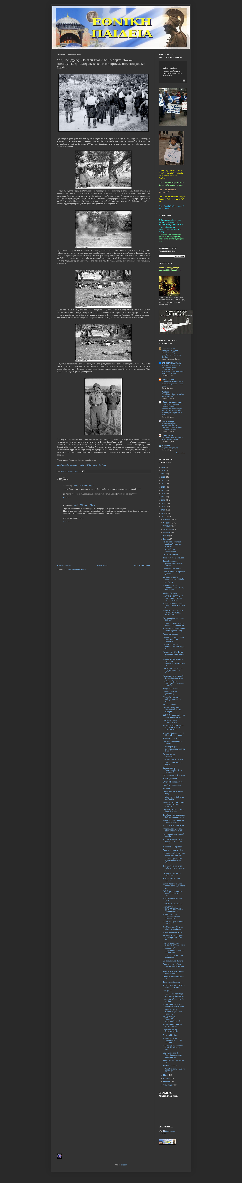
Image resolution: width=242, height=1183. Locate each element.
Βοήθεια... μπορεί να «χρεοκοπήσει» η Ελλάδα (173, 578)
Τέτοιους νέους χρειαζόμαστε (173, 558)
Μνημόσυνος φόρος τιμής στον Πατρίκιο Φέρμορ (172, 830)
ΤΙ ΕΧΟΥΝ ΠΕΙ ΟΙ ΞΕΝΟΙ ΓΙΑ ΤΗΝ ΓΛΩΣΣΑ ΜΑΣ (173, 986)
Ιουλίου (166, 536)
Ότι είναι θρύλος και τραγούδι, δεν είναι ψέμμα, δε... (174, 647)
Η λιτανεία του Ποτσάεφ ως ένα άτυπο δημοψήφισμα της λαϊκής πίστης (172, 384)
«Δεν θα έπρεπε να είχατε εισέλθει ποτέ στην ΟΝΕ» (173, 1006)
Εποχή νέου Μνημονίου (172, 785)
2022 (163, 480)
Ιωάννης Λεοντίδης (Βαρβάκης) (170, 693)
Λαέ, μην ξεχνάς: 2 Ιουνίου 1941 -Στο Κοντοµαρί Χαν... (173, 1048)
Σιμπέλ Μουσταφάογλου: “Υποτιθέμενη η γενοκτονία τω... (174, 886)
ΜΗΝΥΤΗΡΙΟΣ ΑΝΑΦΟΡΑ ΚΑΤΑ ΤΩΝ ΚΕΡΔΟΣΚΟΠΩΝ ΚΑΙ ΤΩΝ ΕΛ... (174, 662)
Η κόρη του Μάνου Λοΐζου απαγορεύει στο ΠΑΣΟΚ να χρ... (174, 606)
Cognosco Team (168, 349)
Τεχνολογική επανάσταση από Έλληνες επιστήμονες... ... (174, 816)
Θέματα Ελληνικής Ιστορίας (172, 402)
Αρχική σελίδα (102, 565)
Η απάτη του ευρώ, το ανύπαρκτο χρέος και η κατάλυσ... (172, 1012)
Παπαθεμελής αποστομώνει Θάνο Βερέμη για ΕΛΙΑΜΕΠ (173, 639)
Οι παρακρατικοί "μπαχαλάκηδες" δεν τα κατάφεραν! (172, 770)
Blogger (124, 1165)
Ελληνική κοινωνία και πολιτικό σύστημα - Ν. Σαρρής (172, 699)
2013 (163, 510)
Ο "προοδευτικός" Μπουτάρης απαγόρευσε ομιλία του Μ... (173, 950)
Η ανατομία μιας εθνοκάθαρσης (169, 550)
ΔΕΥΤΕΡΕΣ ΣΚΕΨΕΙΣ (171, 555)
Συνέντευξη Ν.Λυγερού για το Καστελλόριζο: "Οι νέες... (174, 630)
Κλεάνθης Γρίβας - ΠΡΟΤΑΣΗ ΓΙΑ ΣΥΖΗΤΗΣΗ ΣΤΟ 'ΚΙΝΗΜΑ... (174, 804)
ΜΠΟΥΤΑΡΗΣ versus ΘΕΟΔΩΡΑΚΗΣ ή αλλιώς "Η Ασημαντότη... (173, 909)
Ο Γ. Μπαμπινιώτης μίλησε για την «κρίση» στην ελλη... (174, 854)
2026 (163, 467)
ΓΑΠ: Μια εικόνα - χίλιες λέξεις (174, 775)
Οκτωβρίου (167, 526)
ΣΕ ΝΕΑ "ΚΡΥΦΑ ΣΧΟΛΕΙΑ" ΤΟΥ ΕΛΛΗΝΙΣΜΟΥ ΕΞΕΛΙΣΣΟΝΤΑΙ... (173, 728)
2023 (163, 477)
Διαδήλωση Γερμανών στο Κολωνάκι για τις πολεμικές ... (174, 868)
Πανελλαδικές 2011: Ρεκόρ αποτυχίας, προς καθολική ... (174, 654)
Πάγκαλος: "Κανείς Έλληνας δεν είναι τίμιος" (173, 811)
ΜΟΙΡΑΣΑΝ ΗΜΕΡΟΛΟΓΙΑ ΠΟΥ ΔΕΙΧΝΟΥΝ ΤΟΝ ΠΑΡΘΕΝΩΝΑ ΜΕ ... (173, 598)
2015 (163, 503)
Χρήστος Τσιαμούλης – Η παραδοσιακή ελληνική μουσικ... (172, 841)
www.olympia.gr (168, 421)
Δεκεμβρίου (167, 519)
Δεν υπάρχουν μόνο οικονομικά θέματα (171, 721)
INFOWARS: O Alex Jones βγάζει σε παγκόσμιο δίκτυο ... (173, 671)
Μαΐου (165, 1075)
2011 (163, 517)
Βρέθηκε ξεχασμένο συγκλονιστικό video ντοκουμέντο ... (171, 917)
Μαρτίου (166, 1082)
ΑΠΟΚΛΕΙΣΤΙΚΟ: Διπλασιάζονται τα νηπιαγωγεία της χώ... (172, 1019)
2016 (163, 500)
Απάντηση (67, 497)
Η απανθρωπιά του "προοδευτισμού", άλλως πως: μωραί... (173, 588)
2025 (163, 471)
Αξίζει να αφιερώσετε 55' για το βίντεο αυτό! (173, 972)
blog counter (162, 1133)
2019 (163, 490)
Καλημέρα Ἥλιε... (169, 582)
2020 (163, 487)
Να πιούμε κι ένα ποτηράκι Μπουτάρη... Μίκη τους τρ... (173, 938)
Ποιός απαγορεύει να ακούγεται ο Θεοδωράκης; (174, 944)
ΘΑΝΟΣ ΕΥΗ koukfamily (171, 363)
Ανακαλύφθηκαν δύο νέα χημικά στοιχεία (172, 1025)
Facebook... (167, 789)
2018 (163, 493)
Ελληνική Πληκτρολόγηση (172, 782)
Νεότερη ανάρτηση (64, 565)
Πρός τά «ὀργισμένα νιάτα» (173, 850)
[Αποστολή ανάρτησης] (82, 471)
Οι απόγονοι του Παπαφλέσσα (169, 755)
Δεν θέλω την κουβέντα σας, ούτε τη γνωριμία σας (173, 928)
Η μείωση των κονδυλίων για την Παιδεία (173, 798)
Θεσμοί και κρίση (169, 704)
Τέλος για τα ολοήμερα (171, 982)
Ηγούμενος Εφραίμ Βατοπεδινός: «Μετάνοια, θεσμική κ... (173, 683)
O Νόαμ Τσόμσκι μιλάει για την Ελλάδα (173, 957)
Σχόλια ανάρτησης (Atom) (76, 569)
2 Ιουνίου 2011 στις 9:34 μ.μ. (83, 486)
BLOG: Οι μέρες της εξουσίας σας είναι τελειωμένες (174, 716)
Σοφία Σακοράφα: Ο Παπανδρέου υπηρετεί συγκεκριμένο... (172, 1055)
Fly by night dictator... (171, 1035)
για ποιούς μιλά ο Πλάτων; (173, 961)
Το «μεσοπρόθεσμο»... (171, 689)
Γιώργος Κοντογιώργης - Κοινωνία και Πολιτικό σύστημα (172, 710)
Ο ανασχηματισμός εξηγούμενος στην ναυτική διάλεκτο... (174, 749)
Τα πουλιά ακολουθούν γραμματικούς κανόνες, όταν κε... (172, 563)
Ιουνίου (166, 539)
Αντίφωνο (166, 446)
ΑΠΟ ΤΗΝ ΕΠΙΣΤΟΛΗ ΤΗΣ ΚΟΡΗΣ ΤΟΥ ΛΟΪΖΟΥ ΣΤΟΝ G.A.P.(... (173, 613)
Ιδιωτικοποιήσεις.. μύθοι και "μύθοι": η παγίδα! (173, 821)
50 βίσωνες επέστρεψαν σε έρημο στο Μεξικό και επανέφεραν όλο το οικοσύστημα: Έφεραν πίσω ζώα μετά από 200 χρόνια (173, 369)
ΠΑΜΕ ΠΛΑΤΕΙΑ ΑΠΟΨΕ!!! (173, 904)
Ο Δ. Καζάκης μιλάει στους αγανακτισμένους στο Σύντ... (172, 861)
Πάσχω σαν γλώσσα (170, 634)
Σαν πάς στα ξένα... (170, 593)
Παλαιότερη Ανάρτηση (141, 565)
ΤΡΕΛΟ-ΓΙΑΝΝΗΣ (168, 380)
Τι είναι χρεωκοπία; (170, 779)
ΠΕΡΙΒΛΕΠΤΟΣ (168, 435)
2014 (163, 507)
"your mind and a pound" (172, 847)
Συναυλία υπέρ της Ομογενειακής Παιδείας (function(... (172, 1040)
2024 (163, 474)
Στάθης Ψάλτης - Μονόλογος (174, 826)
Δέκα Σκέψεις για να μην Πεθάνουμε (172, 874)
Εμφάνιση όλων (180, 453)
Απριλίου (167, 1078)
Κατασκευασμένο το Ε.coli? (173, 932)
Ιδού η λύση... (168, 991)
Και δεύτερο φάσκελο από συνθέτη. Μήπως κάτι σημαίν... (172, 544)
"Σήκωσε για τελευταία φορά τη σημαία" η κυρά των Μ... (174, 624)
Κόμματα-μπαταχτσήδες (170, 448)
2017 (163, 497)
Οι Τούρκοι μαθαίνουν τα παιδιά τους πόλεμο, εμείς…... (172, 893)
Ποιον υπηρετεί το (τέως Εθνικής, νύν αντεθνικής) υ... (173, 966)
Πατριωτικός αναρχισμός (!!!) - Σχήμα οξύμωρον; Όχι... (174, 677)
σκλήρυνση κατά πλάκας (172, 568)
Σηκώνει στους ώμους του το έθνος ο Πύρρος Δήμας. (174, 734)
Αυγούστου (167, 532)
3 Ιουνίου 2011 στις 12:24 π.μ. (84, 505)
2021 (163, 484)
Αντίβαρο (165, 392)
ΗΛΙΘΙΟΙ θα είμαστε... (171, 1066)
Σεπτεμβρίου (168, 529)
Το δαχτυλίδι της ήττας (171, 738)
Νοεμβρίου (167, 523)
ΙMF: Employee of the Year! (173, 759)
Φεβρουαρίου (168, 1085)
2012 (163, 513)
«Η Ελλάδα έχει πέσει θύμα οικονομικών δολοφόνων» (174, 995)
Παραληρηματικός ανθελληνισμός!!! (170, 1031)
